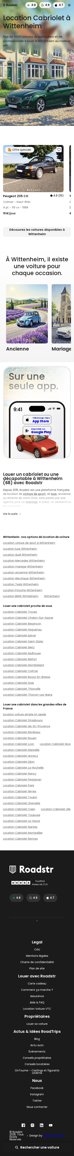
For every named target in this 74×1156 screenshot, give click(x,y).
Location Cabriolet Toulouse (21, 815)
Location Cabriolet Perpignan (22, 779)
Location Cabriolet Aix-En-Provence (26, 726)
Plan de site (37, 968)
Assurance (37, 996)
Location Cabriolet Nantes (20, 827)
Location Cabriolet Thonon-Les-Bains (27, 695)
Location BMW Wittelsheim (20, 596)
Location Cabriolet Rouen (19, 738)
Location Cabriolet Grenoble (21, 803)
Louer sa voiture (37, 1024)
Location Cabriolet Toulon (20, 797)
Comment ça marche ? (37, 990)
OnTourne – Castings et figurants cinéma (37, 1071)
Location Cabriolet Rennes (20, 839)
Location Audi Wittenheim (20, 555)
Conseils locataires (37, 1064)
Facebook (37, 1088)
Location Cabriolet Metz (19, 647)
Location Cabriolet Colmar (20, 671)
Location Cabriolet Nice (55, 744)
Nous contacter (37, 1107)
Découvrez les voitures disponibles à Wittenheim (37, 232)
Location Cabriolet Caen (19, 809)
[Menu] (69, 5)
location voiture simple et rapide (24, 714)
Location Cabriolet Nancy (19, 774)
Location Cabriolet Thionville (21, 689)
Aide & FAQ (37, 1002)
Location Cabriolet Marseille (21, 750)
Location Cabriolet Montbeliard (23, 665)
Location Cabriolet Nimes (19, 791)
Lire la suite (10, 514)
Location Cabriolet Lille (56, 809)
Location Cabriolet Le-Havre (21, 821)
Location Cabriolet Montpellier (23, 833)
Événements (37, 1051)
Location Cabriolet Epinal (19, 635)
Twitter (37, 1100)
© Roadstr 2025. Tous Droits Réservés (16, 1136)
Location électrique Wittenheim (24, 578)
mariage (32, 502)
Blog (37, 1039)
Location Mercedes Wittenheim (24, 561)
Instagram (37, 1094)
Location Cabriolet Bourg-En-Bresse (26, 677)
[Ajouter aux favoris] (59, 149)
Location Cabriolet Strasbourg (23, 720)
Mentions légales (37, 956)
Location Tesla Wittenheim (21, 584)
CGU (37, 949)
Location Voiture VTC (37, 1009)
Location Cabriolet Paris (18, 785)
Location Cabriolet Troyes (20, 612)
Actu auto (37, 1045)
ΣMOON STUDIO (53, 1135)
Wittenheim (52, 596)
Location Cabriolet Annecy (20, 756)
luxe (54, 494)
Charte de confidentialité (37, 962)
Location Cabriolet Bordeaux (21, 732)
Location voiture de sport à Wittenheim (29, 543)
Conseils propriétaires (37, 1058)
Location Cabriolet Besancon (22, 624)
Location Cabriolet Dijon (19, 762)
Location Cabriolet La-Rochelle (23, 768)
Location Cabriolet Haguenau (22, 629)
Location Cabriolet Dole (18, 683)
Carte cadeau (37, 983)
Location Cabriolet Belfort (20, 659)
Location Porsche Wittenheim (22, 590)
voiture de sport (34, 494)
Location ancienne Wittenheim (23, 572)
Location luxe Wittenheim (20, 549)
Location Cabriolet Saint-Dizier (23, 641)
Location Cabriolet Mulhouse (22, 653)
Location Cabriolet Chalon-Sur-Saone (28, 618)
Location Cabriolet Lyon (18, 744)
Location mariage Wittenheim (23, 566)
